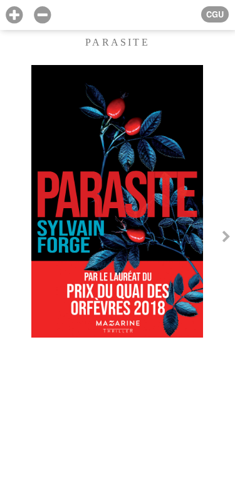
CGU (215, 14)
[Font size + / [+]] (14, 15)
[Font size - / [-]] (42, 15)
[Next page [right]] (226, 238)
